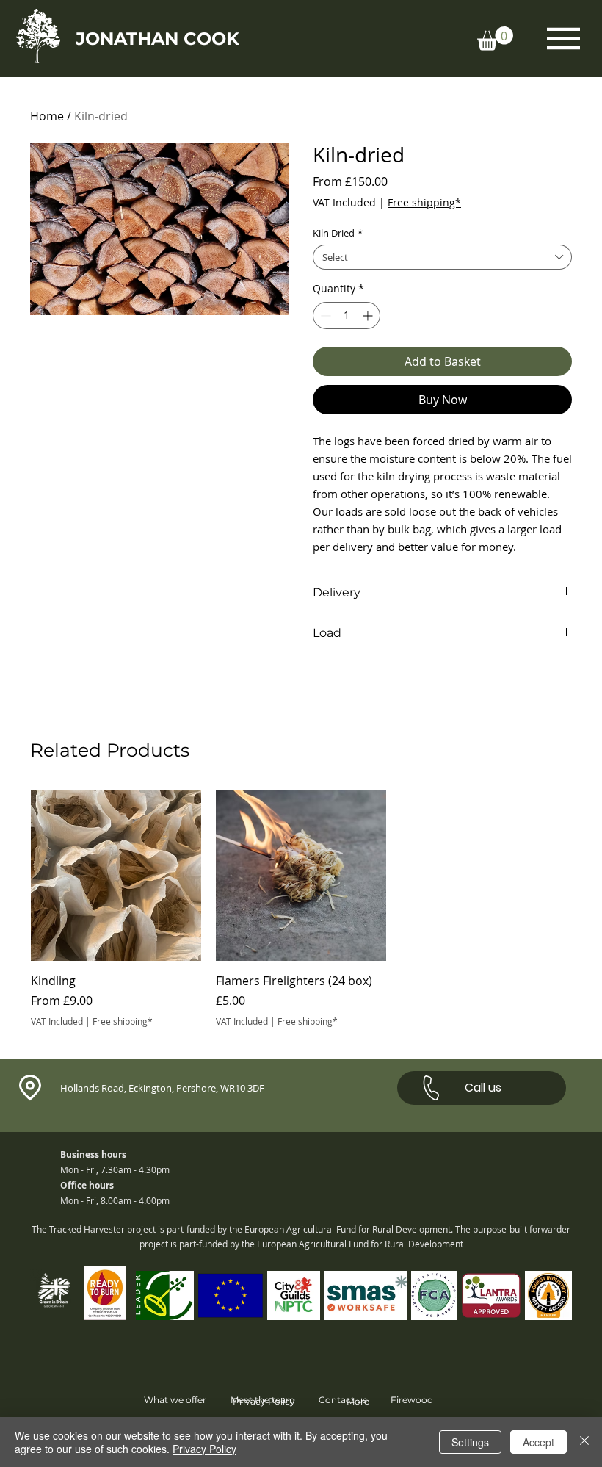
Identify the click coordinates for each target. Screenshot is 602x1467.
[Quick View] (116, 875)
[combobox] (442, 257)
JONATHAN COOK (157, 38)
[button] (495, 38)
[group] (301, 909)
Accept (538, 1442)
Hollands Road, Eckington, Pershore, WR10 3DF (162, 1088)
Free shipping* (424, 202)
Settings (470, 1442)
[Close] (584, 1442)
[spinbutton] (346, 315)
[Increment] (369, 315)
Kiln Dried (338, 233)
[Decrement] (324, 315)
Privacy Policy (204, 1448)
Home (47, 116)
